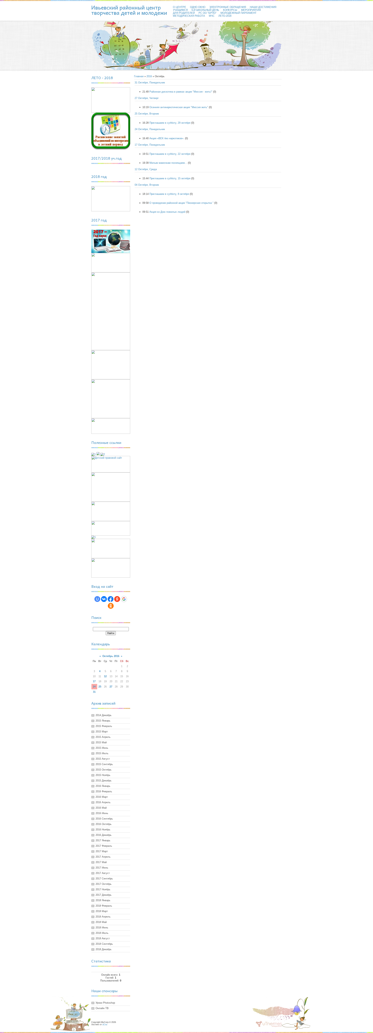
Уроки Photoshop (105, 1002)
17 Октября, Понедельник (150, 144)
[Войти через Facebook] (110, 599)
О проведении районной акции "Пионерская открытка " (181, 202)
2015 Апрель (103, 737)
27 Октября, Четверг (147, 98)
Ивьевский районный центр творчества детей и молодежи (129, 10)
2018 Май (101, 922)
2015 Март (102, 731)
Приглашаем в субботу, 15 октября (169, 178)
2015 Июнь (102, 747)
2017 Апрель (103, 856)
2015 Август (103, 758)
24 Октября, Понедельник (150, 129)
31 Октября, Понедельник (150, 82)
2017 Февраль (104, 845)
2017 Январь (103, 840)
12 (105, 676)
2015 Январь (103, 720)
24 (94, 686)
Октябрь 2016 (110, 656)
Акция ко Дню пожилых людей (167, 211)
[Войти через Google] (124, 599)
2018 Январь (103, 900)
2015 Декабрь (104, 780)
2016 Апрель (103, 802)
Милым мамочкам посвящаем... (168, 162)
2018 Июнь (102, 927)
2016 (149, 76)
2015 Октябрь (104, 769)
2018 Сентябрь (104, 943)
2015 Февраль (104, 726)
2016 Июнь (102, 813)
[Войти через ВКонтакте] (104, 599)
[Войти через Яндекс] (117, 599)
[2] (102, 454)
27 (111, 686)
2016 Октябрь (104, 824)
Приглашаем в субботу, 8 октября (169, 193)
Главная (139, 76)
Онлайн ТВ (102, 1008)
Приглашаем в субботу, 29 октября (169, 122)
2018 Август (103, 938)
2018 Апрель (103, 916)
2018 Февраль (104, 905)
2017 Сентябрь (104, 878)
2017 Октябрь (104, 884)
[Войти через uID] (97, 599)
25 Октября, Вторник (147, 113)
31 (94, 691)
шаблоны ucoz (269, 1024)
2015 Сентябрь (104, 764)
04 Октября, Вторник (147, 184)
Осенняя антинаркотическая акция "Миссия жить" (178, 107)
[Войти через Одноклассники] (111, 606)
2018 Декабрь (104, 949)
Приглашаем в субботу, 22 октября (169, 153)
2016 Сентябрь (104, 818)
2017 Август (103, 873)
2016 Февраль (104, 791)
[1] (93, 454)
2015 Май (101, 742)
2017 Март (102, 851)
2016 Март (102, 796)
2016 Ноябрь (103, 829)
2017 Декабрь (104, 894)
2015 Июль (102, 753)
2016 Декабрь (104, 835)
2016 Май (101, 807)
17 (94, 681)
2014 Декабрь (104, 715)
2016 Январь (103, 786)
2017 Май (101, 862)
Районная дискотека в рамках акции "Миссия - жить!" (180, 91)
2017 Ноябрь (103, 889)
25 (99, 686)
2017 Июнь (102, 867)
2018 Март (102, 911)
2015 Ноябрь (103, 775)
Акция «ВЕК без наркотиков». (166, 138)
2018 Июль (102, 933)
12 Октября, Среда (146, 169)
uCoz (104, 1024)
